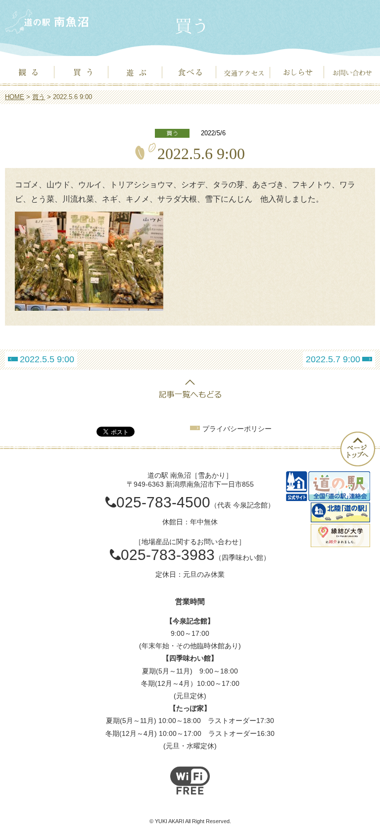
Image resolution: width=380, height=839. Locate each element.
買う (38, 97)
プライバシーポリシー (237, 429)
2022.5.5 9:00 (47, 359)
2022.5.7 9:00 (333, 359)
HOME (14, 97)
